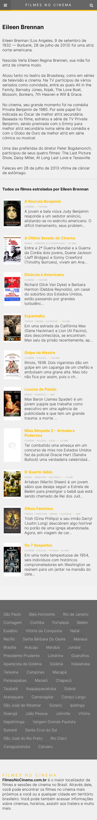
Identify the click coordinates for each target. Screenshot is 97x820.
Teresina (11, 670)
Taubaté (11, 687)
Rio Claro (59, 737)
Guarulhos (80, 654)
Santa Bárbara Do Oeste (44, 637)
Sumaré (10, 728)
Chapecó (64, 679)
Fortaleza (61, 621)
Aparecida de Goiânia (23, 662)
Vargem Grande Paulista (54, 720)
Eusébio (10, 629)
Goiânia (56, 662)
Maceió (41, 679)
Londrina (55, 654)
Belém (82, 621)
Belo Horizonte (42, 613)
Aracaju (31, 646)
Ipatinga (77, 704)
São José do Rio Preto (23, 737)
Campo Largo (73, 695)
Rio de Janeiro (75, 613)
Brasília (10, 646)
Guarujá (10, 712)
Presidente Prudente (22, 654)
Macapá (60, 670)
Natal (75, 629)
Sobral (70, 687)
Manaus (80, 637)
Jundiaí (74, 646)
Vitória (84, 712)
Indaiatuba (80, 662)
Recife (9, 637)
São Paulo (12, 613)
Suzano (55, 704)
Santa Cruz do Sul (41, 728)
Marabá (53, 646)
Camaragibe (42, 695)
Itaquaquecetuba (41, 687)
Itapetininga (14, 720)
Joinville (63, 712)
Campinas (35, 670)
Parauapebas (15, 679)
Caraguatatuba (17, 745)
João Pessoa (36, 712)
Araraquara (13, 695)
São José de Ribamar (22, 704)
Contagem (13, 621)
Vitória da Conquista (44, 629)
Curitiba (37, 621)
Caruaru (45, 745)
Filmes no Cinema (48, 5)
